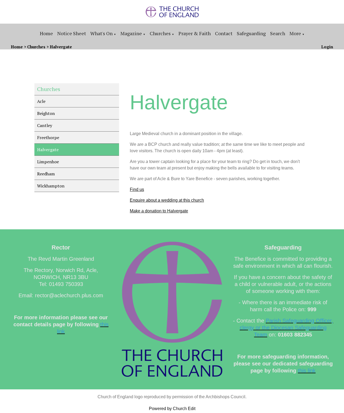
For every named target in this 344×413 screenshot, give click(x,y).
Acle (41, 101)
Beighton (46, 113)
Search (277, 33)
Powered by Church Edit (172, 408)
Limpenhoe (48, 162)
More (295, 33)
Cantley (44, 125)
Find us (137, 189)
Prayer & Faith (194, 33)
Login (327, 46)
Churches (160, 33)
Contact (223, 33)
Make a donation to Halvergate (159, 211)
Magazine (131, 33)
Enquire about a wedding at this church (167, 200)
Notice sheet (71, 33)
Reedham (46, 174)
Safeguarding (251, 33)
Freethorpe (48, 137)
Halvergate (61, 46)
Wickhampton (50, 186)
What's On (101, 33)
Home (46, 33)
